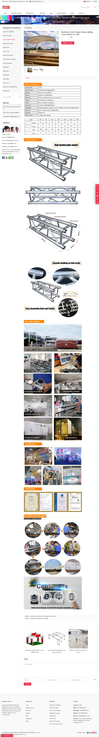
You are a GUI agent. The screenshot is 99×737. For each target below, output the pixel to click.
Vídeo (27, 721)
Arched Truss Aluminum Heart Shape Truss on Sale (43, 616)
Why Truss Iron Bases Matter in (11, 112)
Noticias (28, 713)
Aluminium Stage (7, 35)
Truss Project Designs (58, 21)
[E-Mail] (96, 732)
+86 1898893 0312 (12, 146)
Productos (47, 21)
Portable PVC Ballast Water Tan (11, 116)
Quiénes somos (30, 707)
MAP (84, 732)
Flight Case (6, 71)
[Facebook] (87, 732)
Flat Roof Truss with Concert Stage (39, 618)
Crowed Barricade (7, 63)
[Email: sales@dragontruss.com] (97, 192)
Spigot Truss (6, 47)
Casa (27, 705)
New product (6, 90)
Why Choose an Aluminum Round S (11, 107)
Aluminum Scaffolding (8, 31)
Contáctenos (29, 718)
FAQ (27, 715)
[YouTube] (93, 732)
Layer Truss (6, 83)
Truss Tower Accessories (9, 59)
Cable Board (6, 75)
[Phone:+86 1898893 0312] (97, 195)
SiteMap (79, 732)
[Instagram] (97, 202)
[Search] (95, 7)
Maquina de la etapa (8, 43)
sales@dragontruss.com (37, 1)
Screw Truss (6, 51)
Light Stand (6, 67)
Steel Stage (6, 79)
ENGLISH (88, 1)
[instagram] (94, 732)
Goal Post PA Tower (8, 55)
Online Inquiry (69, 43)
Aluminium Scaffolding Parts (10, 86)
